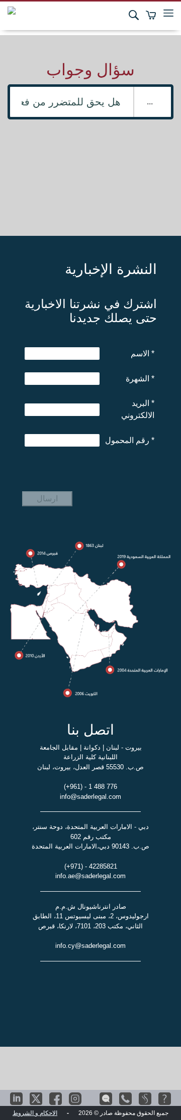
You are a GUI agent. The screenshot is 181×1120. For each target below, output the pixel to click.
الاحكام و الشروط (35, 1112)
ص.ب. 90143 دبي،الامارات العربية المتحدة (90, 846)
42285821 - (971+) (90, 866)
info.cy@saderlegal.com (90, 945)
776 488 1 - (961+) (90, 786)
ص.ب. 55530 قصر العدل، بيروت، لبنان (90, 767)
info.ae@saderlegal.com (90, 876)
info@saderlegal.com (90, 796)
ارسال (47, 498)
